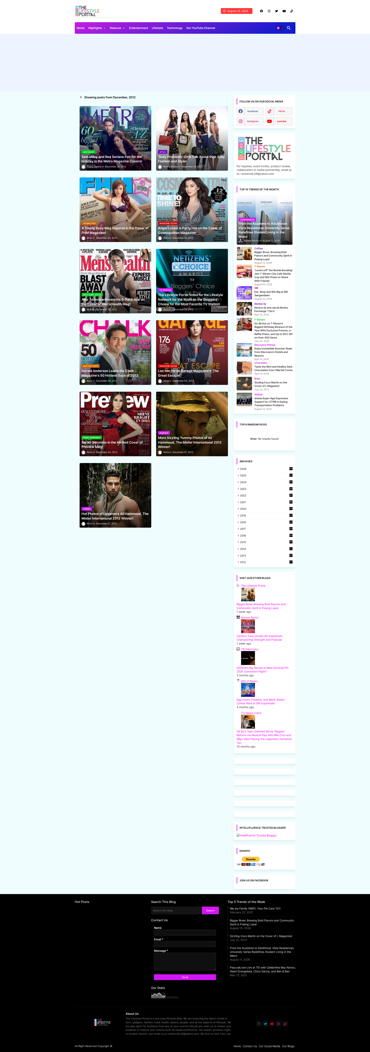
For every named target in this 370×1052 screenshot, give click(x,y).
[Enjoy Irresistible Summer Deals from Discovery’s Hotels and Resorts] (244, 350)
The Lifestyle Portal (253, 585)
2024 (266, 482)
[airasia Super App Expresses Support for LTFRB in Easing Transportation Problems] (244, 399)
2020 (266, 509)
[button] (280, 28)
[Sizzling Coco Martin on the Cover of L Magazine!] (244, 383)
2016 (266, 535)
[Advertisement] (185, 64)
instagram (253, 121)
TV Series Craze (251, 713)
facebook (252, 111)
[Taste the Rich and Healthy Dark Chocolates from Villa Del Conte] (244, 368)
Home (80, 28)
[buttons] (261, 11)
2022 (266, 496)
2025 (266, 475)
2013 (266, 556)
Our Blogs (288, 1046)
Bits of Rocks (249, 681)
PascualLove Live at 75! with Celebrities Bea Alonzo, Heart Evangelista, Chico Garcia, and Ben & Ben (263, 969)
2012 (266, 562)
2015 (266, 542)
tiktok (281, 111)
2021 (266, 502)
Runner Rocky (250, 617)
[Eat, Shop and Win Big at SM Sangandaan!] (244, 293)
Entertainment (138, 28)
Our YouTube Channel (200, 28)
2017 (266, 529)
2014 (266, 549)
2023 (266, 489)
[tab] (80, 29)
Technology (174, 28)
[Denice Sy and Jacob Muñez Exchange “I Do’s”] (244, 309)
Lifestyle (157, 28)
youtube (281, 121)
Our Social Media (269, 1046)
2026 (266, 468)
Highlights (95, 28)
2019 (266, 516)
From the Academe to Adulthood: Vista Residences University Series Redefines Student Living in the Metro (262, 951)
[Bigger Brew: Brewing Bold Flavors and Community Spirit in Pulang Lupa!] (244, 253)
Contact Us (250, 1046)
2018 (266, 522)
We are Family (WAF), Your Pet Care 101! (255, 908)
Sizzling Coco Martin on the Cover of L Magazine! (261, 936)
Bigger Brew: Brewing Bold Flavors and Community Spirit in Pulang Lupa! (262, 922)
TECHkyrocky (249, 649)
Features (115, 28)
